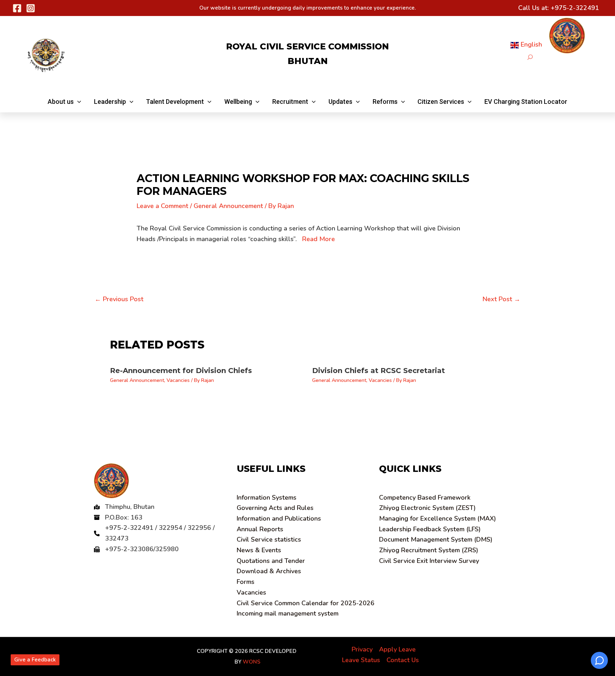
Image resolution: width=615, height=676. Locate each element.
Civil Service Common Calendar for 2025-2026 (305, 603)
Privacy (362, 649)
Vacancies (178, 380)
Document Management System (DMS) (436, 539)
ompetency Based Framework (425, 497)
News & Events (259, 550)
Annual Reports (260, 529)
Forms (245, 581)
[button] (64, 102)
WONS (252, 661)
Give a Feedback (35, 659)
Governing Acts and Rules (275, 508)
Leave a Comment (162, 206)
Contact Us (403, 660)
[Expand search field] (530, 57)
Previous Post (119, 299)
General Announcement (228, 206)
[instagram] (30, 8)
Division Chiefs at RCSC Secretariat (378, 370)
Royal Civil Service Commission (307, 46)
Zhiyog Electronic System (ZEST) (427, 508)
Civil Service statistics (269, 539)
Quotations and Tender (271, 561)
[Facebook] (17, 8)
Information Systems (266, 497)
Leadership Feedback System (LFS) (430, 529)
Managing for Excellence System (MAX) (437, 518)
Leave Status (361, 660)
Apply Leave (397, 649)
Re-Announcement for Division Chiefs (181, 370)
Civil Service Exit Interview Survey (429, 561)
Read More (318, 239)
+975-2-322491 (575, 8)
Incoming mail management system (287, 613)
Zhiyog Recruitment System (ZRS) (428, 550)
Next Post (501, 299)
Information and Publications (279, 518)
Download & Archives (269, 571)
